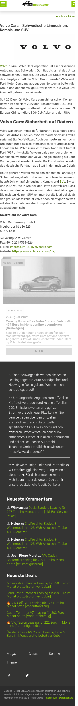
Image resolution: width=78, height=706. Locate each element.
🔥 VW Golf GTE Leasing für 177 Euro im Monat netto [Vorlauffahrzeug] (35, 604)
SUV (62, 181)
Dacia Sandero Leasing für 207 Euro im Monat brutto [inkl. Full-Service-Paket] (37, 512)
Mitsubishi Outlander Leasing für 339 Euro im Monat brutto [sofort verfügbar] (39, 584)
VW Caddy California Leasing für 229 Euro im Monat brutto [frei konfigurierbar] (36, 560)
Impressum (51, 697)
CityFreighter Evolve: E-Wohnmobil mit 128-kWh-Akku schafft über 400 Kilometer (37, 528)
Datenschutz (66, 697)
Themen (13, 662)
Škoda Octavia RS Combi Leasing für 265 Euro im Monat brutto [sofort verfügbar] (36, 633)
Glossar (34, 654)
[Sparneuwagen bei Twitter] (29, 677)
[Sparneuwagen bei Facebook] (11, 677)
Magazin (13, 654)
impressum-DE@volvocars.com (31, 247)
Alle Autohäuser (67, 16)
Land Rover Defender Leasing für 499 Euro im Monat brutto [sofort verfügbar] (39, 594)
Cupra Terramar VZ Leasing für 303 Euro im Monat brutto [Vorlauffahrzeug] (37, 614)
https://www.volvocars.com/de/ (34, 251)
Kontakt (54, 654)
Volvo (3, 66)
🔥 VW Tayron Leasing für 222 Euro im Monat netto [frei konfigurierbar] (39, 624)
